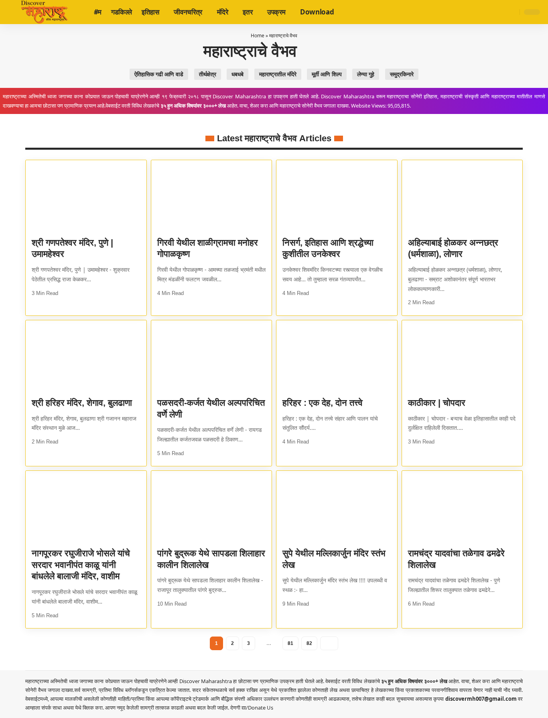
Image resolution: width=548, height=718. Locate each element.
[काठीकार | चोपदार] (462, 356)
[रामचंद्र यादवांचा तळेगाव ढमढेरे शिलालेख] (462, 507)
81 (290, 643)
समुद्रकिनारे (402, 74)
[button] (512, 12)
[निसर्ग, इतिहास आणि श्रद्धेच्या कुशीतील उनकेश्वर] (336, 196)
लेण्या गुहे (365, 74)
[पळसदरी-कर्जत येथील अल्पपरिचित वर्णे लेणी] (211, 356)
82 (309, 643)
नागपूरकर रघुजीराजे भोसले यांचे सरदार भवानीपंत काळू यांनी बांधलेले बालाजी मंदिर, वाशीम (81, 564)
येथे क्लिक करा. (90, 707)
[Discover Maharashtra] (44, 12)
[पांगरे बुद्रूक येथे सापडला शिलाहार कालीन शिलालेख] (211, 507)
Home (257, 35)
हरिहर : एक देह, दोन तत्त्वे (322, 403)
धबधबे (237, 74)
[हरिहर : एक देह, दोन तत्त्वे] (336, 356)
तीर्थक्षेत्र (207, 74)
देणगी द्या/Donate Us (251, 707)
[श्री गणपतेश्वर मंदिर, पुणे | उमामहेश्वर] (86, 196)
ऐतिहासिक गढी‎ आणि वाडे (158, 74)
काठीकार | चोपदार (436, 403)
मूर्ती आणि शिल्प (327, 74)
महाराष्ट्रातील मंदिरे (277, 74)
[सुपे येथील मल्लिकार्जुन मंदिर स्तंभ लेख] (336, 507)
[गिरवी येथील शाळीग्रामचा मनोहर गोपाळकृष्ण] (211, 196)
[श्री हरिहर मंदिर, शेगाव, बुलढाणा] (86, 356)
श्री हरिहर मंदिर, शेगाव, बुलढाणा (82, 403)
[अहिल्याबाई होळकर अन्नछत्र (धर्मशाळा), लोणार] (462, 196)
